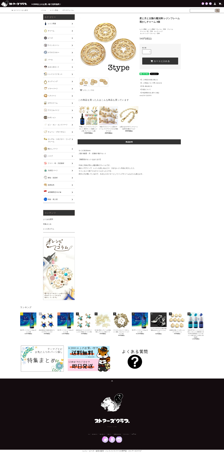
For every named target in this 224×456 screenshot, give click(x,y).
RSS (132, 434)
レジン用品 (54, 10)
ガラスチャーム (68, 10)
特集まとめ (47, 224)
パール (43, 10)
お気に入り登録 (88, 90)
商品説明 (129, 142)
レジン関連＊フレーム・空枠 (157, 29)
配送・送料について (102, 434)
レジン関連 (143, 29)
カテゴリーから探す (21, 10)
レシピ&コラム (48, 229)
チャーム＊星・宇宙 (146, 31)
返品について (146, 89)
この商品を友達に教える (150, 80)
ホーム (89, 434)
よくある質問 (48, 219)
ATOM (135, 434)
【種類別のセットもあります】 (90, 159)
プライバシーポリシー (126, 434)
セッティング (158, 31)
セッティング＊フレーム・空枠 (150, 33)
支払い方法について (94, 434)
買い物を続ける (147, 86)
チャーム (170, 29)
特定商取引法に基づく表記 (150, 93)
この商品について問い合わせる (152, 83)
